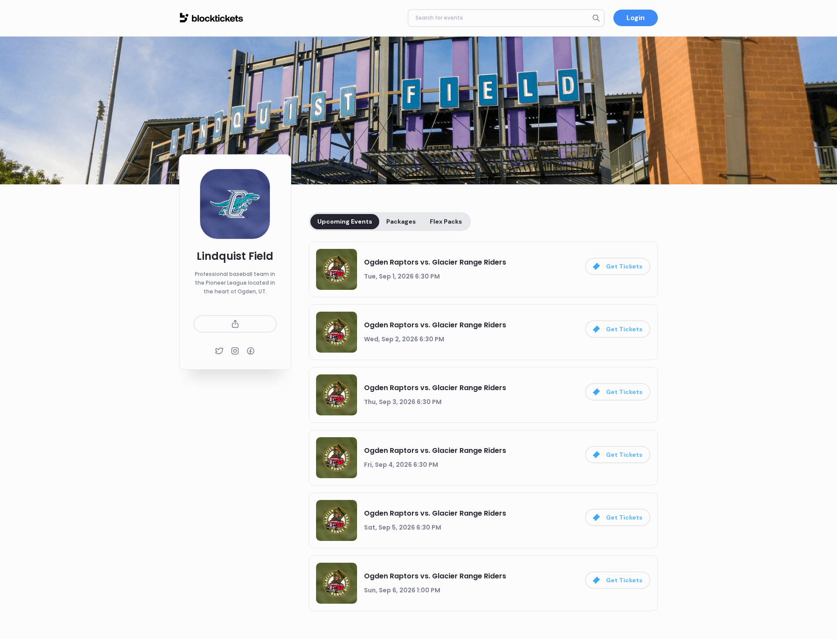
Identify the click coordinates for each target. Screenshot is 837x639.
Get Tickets (624, 266)
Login (635, 17)
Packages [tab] (401, 221)
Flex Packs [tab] (446, 221)
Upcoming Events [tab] (344, 221)
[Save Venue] (235, 324)
